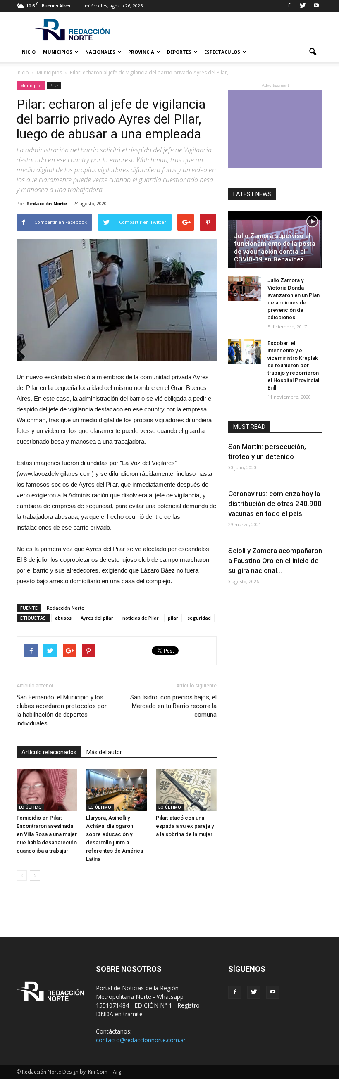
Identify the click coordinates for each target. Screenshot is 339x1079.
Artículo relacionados (48, 752)
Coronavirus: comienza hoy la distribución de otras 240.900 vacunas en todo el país (275, 504)
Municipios (57, 52)
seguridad (199, 618)
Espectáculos (222, 52)
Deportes (179, 52)
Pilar (54, 85)
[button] (312, 52)
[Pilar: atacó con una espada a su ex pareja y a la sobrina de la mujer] (186, 790)
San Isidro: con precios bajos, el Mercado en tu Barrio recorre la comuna (173, 706)
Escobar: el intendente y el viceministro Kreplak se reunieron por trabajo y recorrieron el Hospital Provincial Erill (293, 365)
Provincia (141, 52)
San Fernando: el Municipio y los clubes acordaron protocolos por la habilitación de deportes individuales (62, 710)
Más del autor (104, 752)
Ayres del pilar (97, 618)
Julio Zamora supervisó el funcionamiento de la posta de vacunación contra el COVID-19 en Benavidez (274, 247)
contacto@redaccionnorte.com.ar (141, 1040)
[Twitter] (302, 6)
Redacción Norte (46, 203)
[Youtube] (316, 6)
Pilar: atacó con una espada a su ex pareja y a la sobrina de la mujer (185, 826)
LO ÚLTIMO (30, 807)
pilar (173, 618)
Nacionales (100, 52)
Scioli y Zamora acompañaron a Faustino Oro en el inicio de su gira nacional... (275, 561)
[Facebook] (289, 6)
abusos (63, 618)
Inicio (28, 52)
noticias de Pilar (140, 618)
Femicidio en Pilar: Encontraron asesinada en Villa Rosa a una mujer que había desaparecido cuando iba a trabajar (47, 834)
